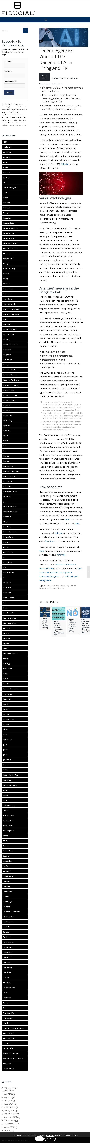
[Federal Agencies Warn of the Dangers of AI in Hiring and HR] (63, 37)
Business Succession (10, 243)
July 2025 (7, 1130)
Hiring (5, 522)
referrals (61, 554)
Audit (5, 193)
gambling (6, 496)
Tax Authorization (9, 876)
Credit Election (8, 289)
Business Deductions (10, 228)
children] (6, 274)
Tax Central (7, 896)
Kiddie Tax (7, 588)
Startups (6, 841)
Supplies (6, 856)
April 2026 (8, 1100)
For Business (8, 481)
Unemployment (8, 1038)
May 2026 (8, 1097)
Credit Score (7, 299)
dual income (7, 360)
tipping (5, 1003)
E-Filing (5, 365)
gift (4, 501)
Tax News (6, 937)
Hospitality (7, 527)
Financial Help (8, 466)
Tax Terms (7, 972)
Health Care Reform (10, 512)
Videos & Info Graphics (11, 1053)
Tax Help (6, 927)
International (7, 562)
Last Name (8, 71)
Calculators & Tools (10, 248)
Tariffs (5, 866)
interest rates (8, 552)
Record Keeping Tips (10, 775)
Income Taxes (8, 537)
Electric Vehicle (8, 390)
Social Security (8, 826)
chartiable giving (9, 269)
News (5, 674)
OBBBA (6, 684)
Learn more (50, 1139)
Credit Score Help (9, 304)
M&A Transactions (10, 623)
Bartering (6, 203)
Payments (6, 699)
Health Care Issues (10, 507)
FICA (5, 446)
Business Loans (8, 233)
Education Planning (10, 375)
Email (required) (10, 81)
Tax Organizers (8, 942)
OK (39, 1139)
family (5, 441)
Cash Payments (8, 258)
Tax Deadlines (8, 917)
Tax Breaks (7, 886)
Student (6, 846)
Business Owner (9, 238)
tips (4, 1008)
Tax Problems (8, 952)
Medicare (6, 633)
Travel (5, 1023)
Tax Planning (7, 947)
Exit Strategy (7, 420)
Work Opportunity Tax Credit (13, 1058)
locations (49, 541)
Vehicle (5, 1043)
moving (6, 658)
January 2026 (9, 1110)
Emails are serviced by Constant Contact (15, 125)
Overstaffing (7, 694)
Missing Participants (10, 653)
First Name (8, 61)
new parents (7, 669)
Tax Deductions (8, 922)
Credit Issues (7, 294)
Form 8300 (7, 486)
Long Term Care (9, 613)
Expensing (6, 431)
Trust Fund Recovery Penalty (13, 1028)
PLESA (5, 729)
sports (5, 836)
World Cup (7, 1064)
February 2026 (9, 1107)
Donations (7, 350)
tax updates (7, 983)
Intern (5, 557)
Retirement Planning (10, 785)
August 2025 (9, 1127)
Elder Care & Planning (11, 385)
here (67, 519)
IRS (4, 577)
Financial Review (9, 476)
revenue (6, 790)
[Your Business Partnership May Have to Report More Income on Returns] (88, 572)
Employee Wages (9, 400)
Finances (6, 456)
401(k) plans (7, 147)
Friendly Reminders (10, 491)
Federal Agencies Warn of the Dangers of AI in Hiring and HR (56, 59)
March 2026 (8, 1104)
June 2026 (8, 1094)
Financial (6, 461)
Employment (7, 415)
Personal (6, 714)
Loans (5, 608)
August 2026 (9, 1087)
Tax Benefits (7, 881)
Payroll (5, 704)
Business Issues (49, 585)
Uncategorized (8, 1033)
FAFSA (5, 436)
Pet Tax (6, 724)
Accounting (7, 157)
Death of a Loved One (11, 314)
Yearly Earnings (8, 1069)
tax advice (6, 871)
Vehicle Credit (8, 1048)
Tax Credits (7, 907)
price (5, 745)
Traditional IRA (8, 1013)
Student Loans (8, 851)
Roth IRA (6, 800)
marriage (6, 628)
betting (5, 213)
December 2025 (10, 1114)
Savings (6, 810)
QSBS (5, 770)
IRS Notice (7, 582)
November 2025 (10, 1117)
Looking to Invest (9, 618)
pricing (5, 750)
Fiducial (64, 164)
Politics (5, 734)
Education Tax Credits (11, 380)
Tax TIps (6, 977)
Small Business (8, 820)
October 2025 (9, 1120)
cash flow (6, 253)
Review (5, 795)
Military (5, 648)
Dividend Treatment (10, 344)
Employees (7, 405)
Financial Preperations (11, 471)
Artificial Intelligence (10, 187)
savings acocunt (9, 815)
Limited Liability (8, 598)
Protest (6, 765)
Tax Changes (8, 901)
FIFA (4, 451)
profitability (7, 760)
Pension (6, 709)
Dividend (6, 339)
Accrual (5, 162)
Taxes (5, 993)
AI (4, 182)
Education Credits (9, 370)
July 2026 (7, 1090)
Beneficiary (7, 208)
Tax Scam (6, 962)
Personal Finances (9, 719)
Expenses (6, 425)
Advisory (6, 177)
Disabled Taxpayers (10, 329)
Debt (5, 319)
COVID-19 (6, 284)
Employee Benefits (10, 395)
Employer (6, 410)
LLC (4, 603)
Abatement (7, 152)
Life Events (7, 593)
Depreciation (7, 324)
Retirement (7, 780)
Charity (5, 263)
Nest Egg (6, 663)
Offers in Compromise (11, 689)
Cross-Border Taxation (11, 309)
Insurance (6, 542)
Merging (6, 643)
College (6, 279)
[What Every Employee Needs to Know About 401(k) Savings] (1, 572)
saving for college (9, 805)
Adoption (6, 172)
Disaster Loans (8, 334)
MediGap (6, 638)
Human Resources (9, 532)
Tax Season (7, 967)
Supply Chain (7, 861)
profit (5, 755)
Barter (5, 198)
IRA (4, 567)
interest (6, 547)
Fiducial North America (56, 84)
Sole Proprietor (8, 831)
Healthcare (7, 517)
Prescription (7, 739)
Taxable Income (9, 988)
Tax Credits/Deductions (11, 912)
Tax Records (7, 957)
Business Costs (8, 223)
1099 (5, 142)
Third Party (7, 998)
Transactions (8, 1018)
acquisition (7, 167)
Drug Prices (7, 355)
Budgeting (7, 218)
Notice (5, 679)
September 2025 (10, 1124)
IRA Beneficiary (8, 572)
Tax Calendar (8, 891)
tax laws (6, 932)
